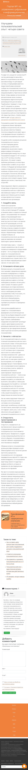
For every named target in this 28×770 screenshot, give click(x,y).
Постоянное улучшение (8, 43)
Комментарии (7, 46)
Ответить (6, 632)
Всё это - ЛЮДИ (17, 41)
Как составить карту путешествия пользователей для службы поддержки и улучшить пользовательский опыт (15, 547)
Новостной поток (21, 55)
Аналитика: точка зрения (8, 41)
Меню (7, 2)
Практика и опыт (17, 43)
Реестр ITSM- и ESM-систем (20, 763)
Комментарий (6, 649)
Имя (3, 668)
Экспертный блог (17, 760)
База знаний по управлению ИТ (7, 763)
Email (4, 675)
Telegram (3, 760)
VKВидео (11, 760)
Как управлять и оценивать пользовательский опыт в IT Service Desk (15, 562)
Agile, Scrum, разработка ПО (14, 40)
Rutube (7, 760)
